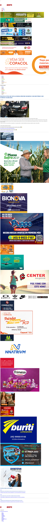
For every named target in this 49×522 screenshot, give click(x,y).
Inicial (2, 86)
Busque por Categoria (3, 85)
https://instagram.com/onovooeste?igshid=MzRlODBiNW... (7, 128)
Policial (3, 514)
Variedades (3, 515)
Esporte (3, 513)
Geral (2, 520)
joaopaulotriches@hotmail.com (4, 511)
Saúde (2, 517)
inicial (2, 512)
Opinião (3, 519)
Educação (3, 518)
